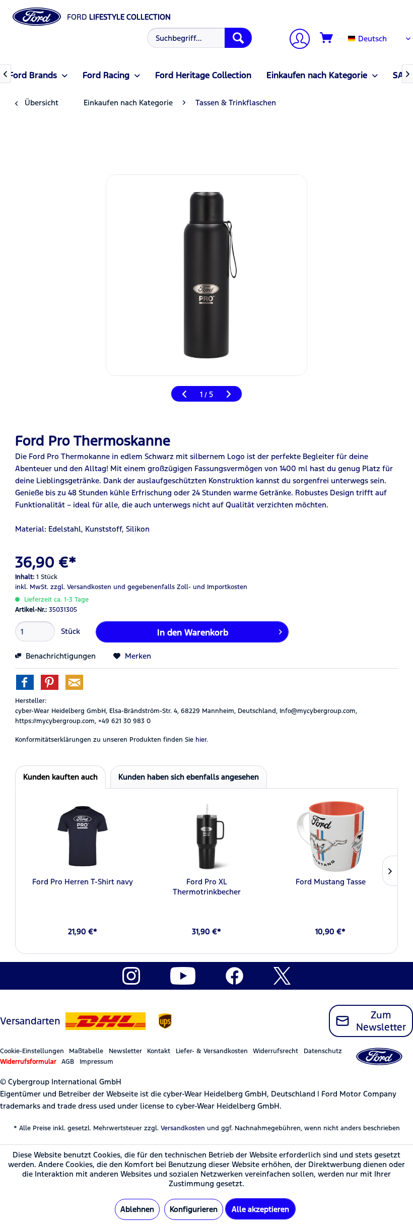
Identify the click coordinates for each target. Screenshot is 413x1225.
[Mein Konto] (296, 40)
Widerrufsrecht (275, 1051)
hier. (201, 740)
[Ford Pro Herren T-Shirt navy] (82, 836)
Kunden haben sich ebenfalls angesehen (188, 777)
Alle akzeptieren (260, 1209)
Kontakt (158, 1051)
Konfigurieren (194, 1209)
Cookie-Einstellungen (32, 1051)
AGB (67, 1062)
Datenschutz (323, 1051)
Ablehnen (137, 1209)
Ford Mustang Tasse (331, 881)
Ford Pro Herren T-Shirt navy (82, 881)
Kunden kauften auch (60, 777)
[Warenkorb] (327, 38)
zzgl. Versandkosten (80, 587)
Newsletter (125, 1051)
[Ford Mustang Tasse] (330, 836)
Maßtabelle (86, 1051)
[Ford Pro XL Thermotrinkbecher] (206, 836)
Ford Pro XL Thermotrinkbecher (207, 886)
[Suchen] (238, 38)
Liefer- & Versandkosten (212, 1051)
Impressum (96, 1062)
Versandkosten (183, 1128)
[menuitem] (198, 38)
